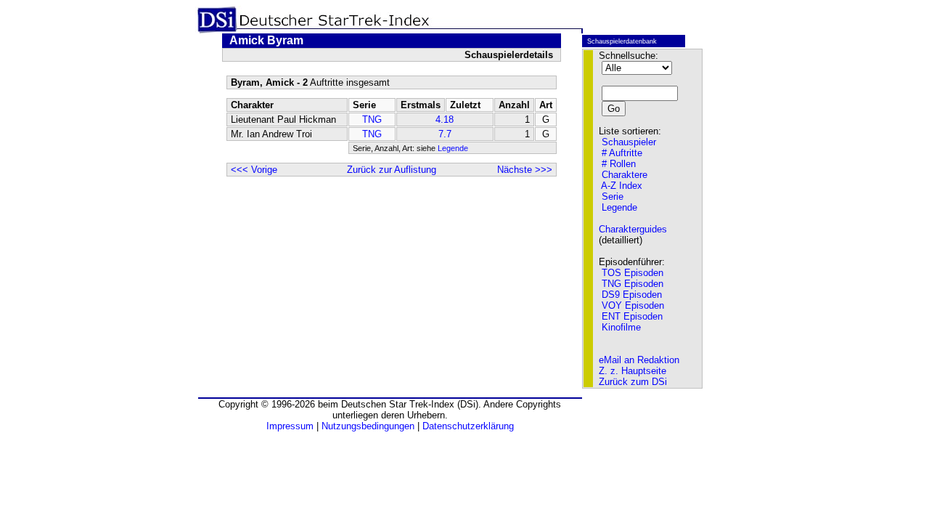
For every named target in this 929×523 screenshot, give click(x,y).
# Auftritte (622, 152)
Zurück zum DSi (633, 381)
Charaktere (624, 174)
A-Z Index (621, 185)
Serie (612, 196)
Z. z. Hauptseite (632, 370)
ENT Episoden (632, 316)
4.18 (444, 119)
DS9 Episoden (632, 294)
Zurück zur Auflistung (391, 169)
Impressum (290, 426)
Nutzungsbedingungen (368, 426)
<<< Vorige (254, 169)
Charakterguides (633, 229)
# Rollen (619, 163)
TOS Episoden (632, 272)
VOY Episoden (633, 305)
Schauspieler (629, 142)
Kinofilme (621, 327)
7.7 (444, 134)
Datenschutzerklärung (468, 426)
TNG (372, 119)
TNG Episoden (632, 283)
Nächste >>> (524, 169)
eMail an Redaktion (639, 359)
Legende (453, 148)
